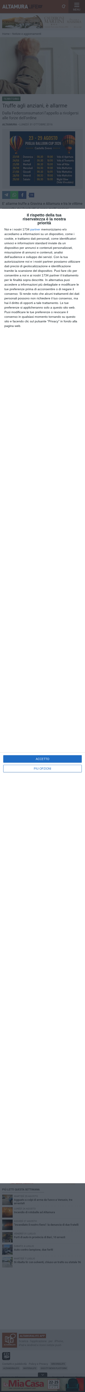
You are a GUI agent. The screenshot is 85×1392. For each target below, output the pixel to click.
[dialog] (42, 696)
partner (35, 229)
